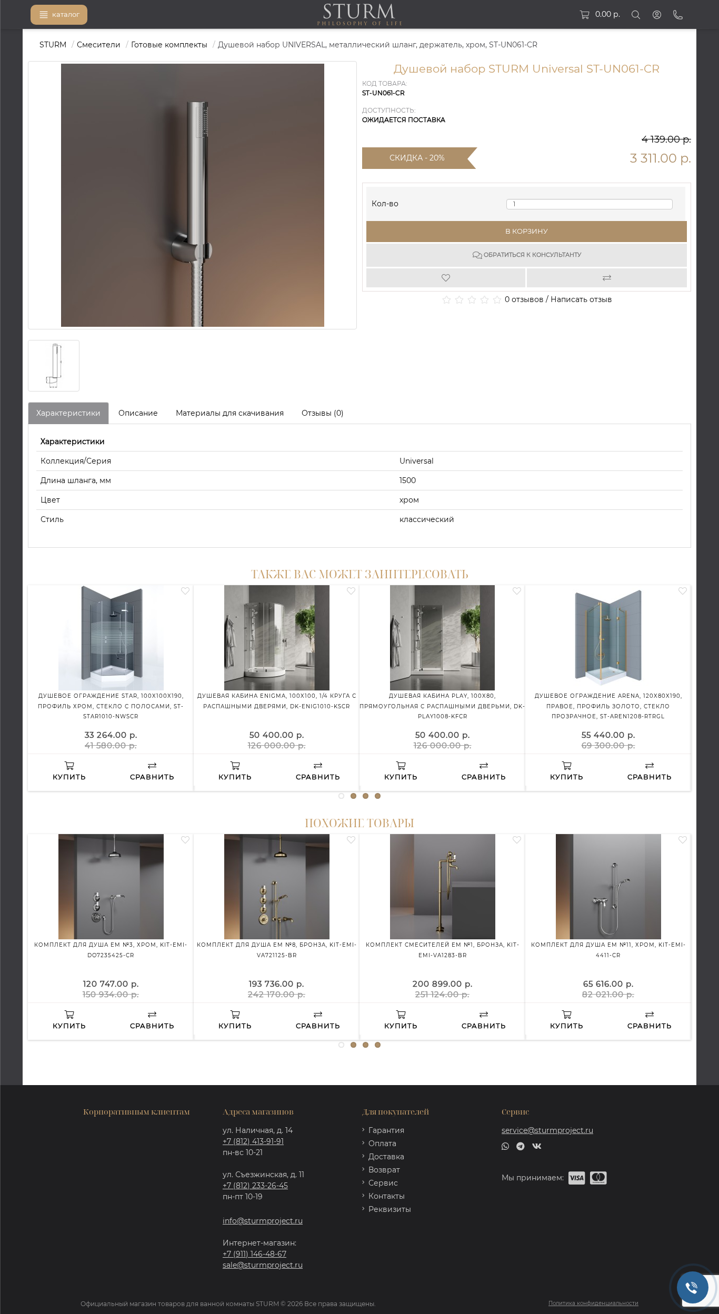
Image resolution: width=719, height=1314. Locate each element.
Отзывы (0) (323, 413)
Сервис (383, 1183)
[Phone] (678, 14)
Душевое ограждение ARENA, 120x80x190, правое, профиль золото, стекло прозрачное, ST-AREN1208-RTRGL (608, 706)
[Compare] (607, 277)
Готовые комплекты (169, 44)
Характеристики (68, 413)
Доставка (386, 1156)
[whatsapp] (505, 1145)
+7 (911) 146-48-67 (254, 1254)
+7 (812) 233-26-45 (255, 1185)
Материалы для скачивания (230, 413)
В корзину (526, 231)
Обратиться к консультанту (531, 254)
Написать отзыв (581, 299)
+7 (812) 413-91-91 (253, 1141)
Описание (138, 413)
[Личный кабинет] (657, 14)
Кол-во (385, 201)
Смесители (99, 44)
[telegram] (520, 1145)
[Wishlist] (446, 277)
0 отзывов (524, 299)
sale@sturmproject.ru (263, 1265)
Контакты (386, 1196)
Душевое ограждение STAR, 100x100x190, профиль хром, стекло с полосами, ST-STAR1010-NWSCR (111, 706)
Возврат (384, 1170)
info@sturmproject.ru (263, 1221)
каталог (65, 14)
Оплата (382, 1143)
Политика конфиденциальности (593, 1303)
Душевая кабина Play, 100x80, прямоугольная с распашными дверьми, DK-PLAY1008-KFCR (442, 706)
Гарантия (386, 1130)
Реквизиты (389, 1209)
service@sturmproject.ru (547, 1130)
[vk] (537, 1145)
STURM (52, 44)
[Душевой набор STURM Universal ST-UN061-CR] (53, 366)
